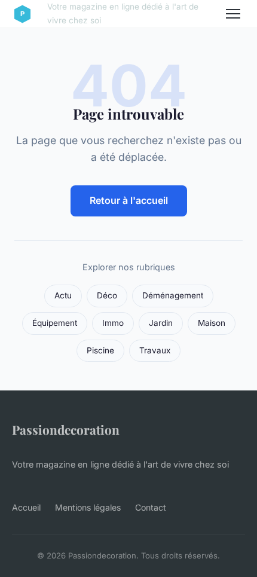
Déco (107, 295)
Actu (63, 295)
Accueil (26, 507)
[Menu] (233, 13)
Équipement (54, 323)
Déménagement (172, 295)
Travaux (154, 350)
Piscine (100, 350)
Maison (211, 323)
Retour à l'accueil (129, 200)
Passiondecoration (66, 429)
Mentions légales (88, 507)
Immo (113, 323)
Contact (150, 507)
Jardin (161, 323)
